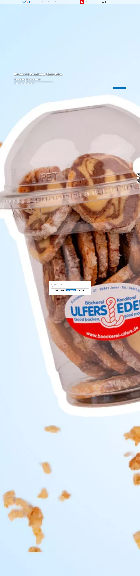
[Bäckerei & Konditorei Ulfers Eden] (26, 2)
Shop (82, 2)
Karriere (76, 2)
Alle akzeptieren (71, 290)
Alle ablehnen (80, 290)
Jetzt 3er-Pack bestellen (119, 88)
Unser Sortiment (66, 2)
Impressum (69, 292)
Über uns (57, 2)
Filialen (50, 2)
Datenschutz (74, 292)
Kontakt (88, 2)
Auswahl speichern (60, 290)
